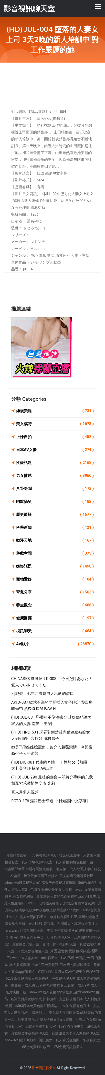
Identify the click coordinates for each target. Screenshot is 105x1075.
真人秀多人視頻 (25, 792)
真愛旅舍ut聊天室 (26, 944)
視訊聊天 (55, 631)
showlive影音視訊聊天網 (25, 930)
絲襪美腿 (55, 410)
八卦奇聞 (55, 488)
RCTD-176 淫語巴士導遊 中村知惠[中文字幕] (49, 801)
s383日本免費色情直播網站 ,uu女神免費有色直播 (53, 1006)
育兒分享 (55, 592)
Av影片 (55, 644)
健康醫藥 (55, 618)
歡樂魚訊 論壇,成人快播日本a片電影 (45, 1019)
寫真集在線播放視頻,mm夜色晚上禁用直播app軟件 (53, 906)
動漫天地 (55, 540)
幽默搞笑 (55, 501)
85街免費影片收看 (36, 1047)
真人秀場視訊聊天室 (37, 862)
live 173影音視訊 (42, 924)
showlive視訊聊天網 (20, 1040)
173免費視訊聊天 (43, 855)
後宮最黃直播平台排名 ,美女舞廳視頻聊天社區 (59, 876)
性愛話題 (55, 462)
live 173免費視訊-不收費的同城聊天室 (62, 965)
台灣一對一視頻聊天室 (59, 944)
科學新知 (55, 527)
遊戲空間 (55, 553)
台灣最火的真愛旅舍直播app (79, 924)
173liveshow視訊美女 (22, 958)
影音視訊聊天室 (59, 937)
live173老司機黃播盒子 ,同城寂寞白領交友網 (61, 903)
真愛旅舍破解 (15, 924)
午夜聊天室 (91, 1040)
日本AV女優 (55, 449)
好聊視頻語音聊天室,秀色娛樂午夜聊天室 (68, 972)
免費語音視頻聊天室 (41, 1026)
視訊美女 (46, 1040)
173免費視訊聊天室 (68, 1047)
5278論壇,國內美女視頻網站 (27, 978)
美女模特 (55, 423)
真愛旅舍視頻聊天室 (33, 951)
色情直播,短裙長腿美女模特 (51, 889)
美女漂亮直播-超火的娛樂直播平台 (73, 930)
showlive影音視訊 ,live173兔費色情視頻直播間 (40, 883)
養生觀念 (55, 605)
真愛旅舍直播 (16, 855)
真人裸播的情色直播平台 (75, 862)
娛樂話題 (55, 566)
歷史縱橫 (55, 514)
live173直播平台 (71, 1026)
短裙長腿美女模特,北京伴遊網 (33, 999)
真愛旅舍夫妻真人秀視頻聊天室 (76, 1033)
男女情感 (55, 475)
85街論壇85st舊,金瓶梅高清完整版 (52, 865)
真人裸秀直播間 (68, 1040)
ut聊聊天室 (50, 958)
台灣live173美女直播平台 (24, 937)
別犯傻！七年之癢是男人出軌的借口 (42, 693)
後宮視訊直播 (70, 855)
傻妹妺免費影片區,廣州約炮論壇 (74, 917)
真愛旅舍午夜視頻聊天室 (30, 1033)
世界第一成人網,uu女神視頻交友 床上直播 (43, 985)
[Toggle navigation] (97, 6)
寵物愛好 (55, 579)
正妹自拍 (55, 436)
